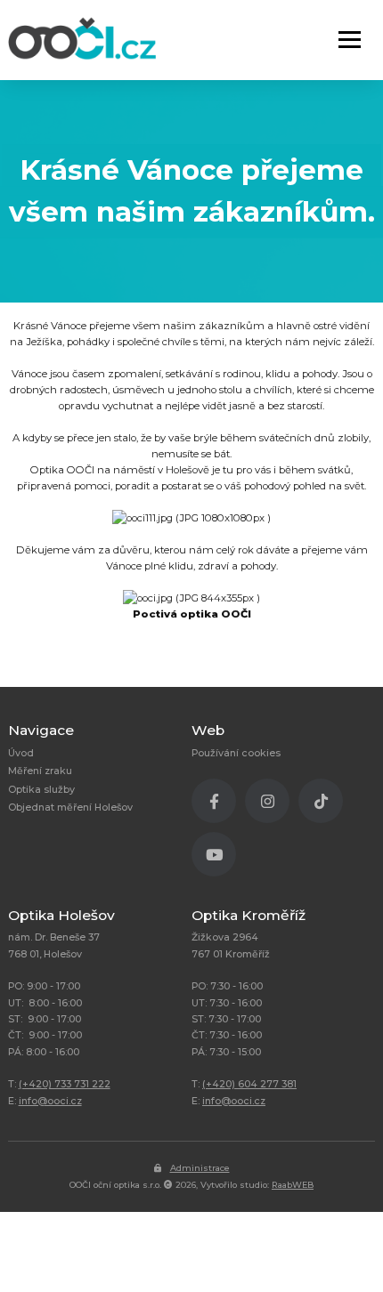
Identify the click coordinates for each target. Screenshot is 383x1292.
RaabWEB (293, 1185)
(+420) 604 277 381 (249, 1084)
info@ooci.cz (50, 1101)
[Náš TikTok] (325, 805)
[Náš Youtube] (218, 858)
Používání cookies (236, 753)
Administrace (200, 1168)
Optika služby (41, 789)
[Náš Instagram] (271, 805)
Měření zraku (40, 771)
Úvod (21, 753)
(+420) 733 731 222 (64, 1084)
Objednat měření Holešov (70, 807)
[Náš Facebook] (218, 805)
